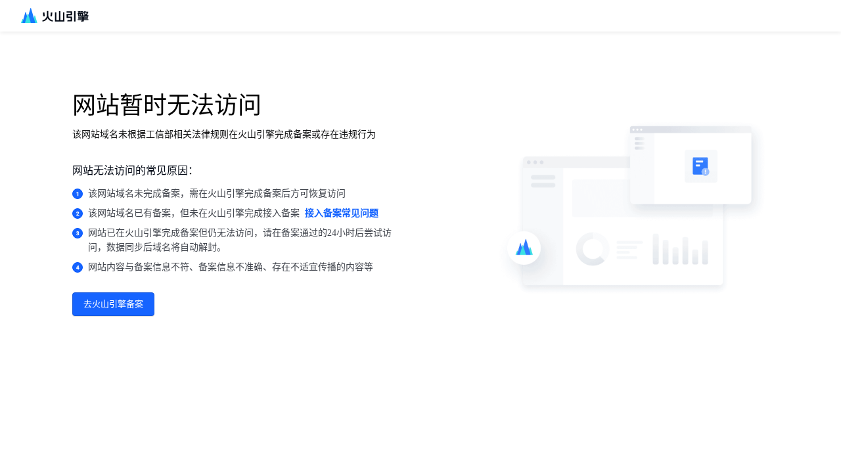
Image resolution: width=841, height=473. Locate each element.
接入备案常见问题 (341, 213)
